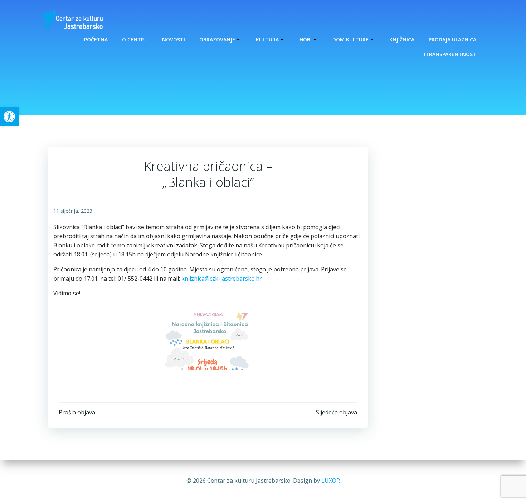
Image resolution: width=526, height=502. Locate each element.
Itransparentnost (450, 54)
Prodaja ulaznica (452, 39)
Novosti (173, 39)
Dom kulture (350, 39)
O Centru (135, 39)
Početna (96, 39)
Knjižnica (401, 39)
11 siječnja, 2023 (72, 210)
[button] (9, 116)
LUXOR (330, 480)
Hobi (305, 39)
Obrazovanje (217, 39)
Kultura (267, 39)
